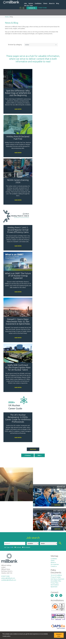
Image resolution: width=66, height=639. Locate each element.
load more (33, 449)
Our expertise (55, 564)
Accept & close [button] (58, 635)
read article (17, 109)
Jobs (25, 3)
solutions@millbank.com (8, 578)
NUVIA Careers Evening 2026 (18, 181)
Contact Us (31, 8)
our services (59, 510)
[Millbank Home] (11, 2)
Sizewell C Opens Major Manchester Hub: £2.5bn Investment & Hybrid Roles (18, 321)
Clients (45, 3)
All (12, 547)
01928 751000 (42, 7)
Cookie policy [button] (6, 636)
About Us (52, 3)
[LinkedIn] (56, 595)
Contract (18, 547)
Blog (57, 3)
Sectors (30, 3)
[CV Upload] (23, 8)
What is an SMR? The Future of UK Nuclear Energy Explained (18, 275)
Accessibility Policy (56, 581)
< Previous (27, 455)
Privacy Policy (54, 583)
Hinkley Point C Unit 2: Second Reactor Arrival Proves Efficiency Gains (18, 229)
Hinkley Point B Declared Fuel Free (18, 137)
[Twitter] (60, 595)
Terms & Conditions (56, 575)
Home (6, 16)
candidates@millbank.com (8, 580)
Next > (40, 455)
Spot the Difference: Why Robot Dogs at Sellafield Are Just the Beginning (18, 92)
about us (61, 486)
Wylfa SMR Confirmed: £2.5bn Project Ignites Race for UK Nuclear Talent (18, 367)
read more (57, 505)
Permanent (27, 547)
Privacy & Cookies (56, 577)
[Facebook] (52, 595)
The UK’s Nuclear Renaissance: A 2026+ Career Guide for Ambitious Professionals (18, 418)
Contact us (54, 566)
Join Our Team (28, 5)
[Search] (20, 8)
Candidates (38, 3)
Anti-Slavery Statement (57, 579)
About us (53, 562)
